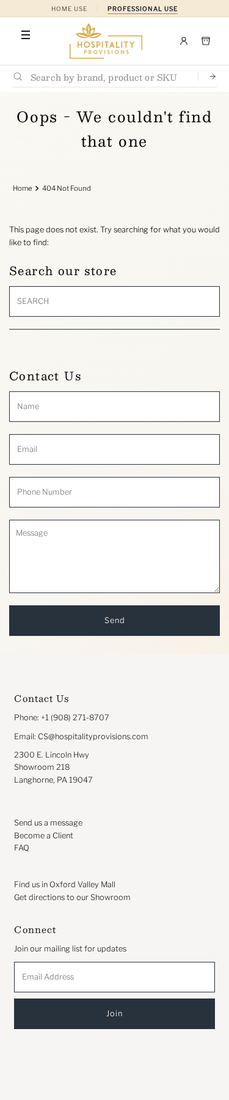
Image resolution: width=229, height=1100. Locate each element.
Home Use (69, 8)
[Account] (184, 41)
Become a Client (43, 835)
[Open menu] (25, 34)
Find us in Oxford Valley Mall (64, 884)
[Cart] (206, 41)
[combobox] (109, 76)
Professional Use (142, 8)
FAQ (21, 847)
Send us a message (48, 822)
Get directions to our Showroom (72, 897)
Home (22, 188)
